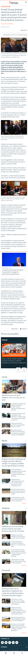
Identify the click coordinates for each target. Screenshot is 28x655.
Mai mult (24, 503)
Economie (6, 570)
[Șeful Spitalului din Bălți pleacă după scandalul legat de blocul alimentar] (6, 561)
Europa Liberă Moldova (7, 23)
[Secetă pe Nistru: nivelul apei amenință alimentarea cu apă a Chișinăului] (6, 499)
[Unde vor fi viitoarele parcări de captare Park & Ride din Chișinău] (6, 425)
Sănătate (6, 508)
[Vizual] (6, 653)
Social (4, 377)
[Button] (24, 30)
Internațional (6, 6)
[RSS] (13, 642)
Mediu (4, 441)
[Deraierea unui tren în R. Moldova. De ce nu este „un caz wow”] (14, 386)
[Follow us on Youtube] (6, 642)
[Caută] (22, 653)
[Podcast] (14, 653)
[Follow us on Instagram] (9, 642)
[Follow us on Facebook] (2, 642)
